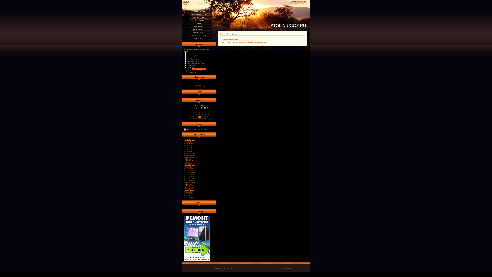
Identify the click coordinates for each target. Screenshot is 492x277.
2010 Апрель (189, 168)
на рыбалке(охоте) (193, 59)
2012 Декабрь (189, 190)
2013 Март (188, 191)
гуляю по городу (192, 65)
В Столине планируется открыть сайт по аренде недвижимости (245, 42)
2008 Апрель (189, 143)
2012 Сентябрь (190, 186)
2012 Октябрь (189, 188)
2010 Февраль (189, 165)
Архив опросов (198, 71)
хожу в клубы (191, 57)
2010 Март (188, 166)
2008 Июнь (188, 147)
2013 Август (189, 195)
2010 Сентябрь (190, 172)
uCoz (291, 268)
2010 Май (188, 170)
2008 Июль (188, 149)
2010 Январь (189, 163)
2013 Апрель (189, 193)
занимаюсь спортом (193, 53)
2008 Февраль (189, 140)
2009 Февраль (189, 157)
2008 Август (189, 151)
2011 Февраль (189, 180)
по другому (190, 67)
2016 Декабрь (189, 197)
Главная (287, 3)
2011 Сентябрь (190, 182)
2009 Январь (189, 155)
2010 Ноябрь (189, 176)
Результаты (188, 71)
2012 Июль (188, 184)
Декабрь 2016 (199, 106)
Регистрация (295, 3)
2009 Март (188, 159)
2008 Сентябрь (190, 153)
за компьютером (192, 55)
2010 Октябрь (189, 174)
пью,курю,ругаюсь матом (195, 63)
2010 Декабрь (189, 178)
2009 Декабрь (189, 161)
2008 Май (188, 145)
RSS (306, 3)
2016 (228, 34)
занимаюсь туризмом (194, 61)
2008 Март (188, 141)
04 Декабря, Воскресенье (229, 39)
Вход (302, 3)
